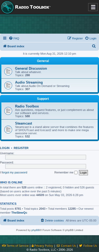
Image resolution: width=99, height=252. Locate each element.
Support (43, 99)
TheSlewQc (19, 212)
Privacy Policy (43, 246)
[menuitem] (14, 38)
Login (5, 148)
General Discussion (31, 68)
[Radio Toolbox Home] (25, 7)
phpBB (35, 230)
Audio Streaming (29, 82)
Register (21, 148)
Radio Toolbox (27, 106)
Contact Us (68, 246)
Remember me (64, 172)
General (43, 61)
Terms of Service (17, 246)
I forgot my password (13, 172)
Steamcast (23, 123)
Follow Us (90, 246)
